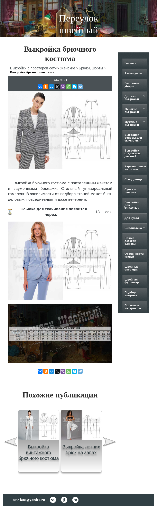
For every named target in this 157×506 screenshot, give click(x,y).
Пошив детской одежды (130, 240)
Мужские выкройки (131, 123)
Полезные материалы (132, 307)
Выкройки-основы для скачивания (133, 137)
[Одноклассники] (45, 86)
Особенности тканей (134, 255)
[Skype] (74, 86)
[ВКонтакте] (40, 86)
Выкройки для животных (131, 204)
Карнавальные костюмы (135, 168)
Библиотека (133, 228)
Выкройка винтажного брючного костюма (38, 452)
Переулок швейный (78, 24)
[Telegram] (80, 86)
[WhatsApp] (68, 86)
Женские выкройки (131, 110)
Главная (130, 63)
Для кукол (131, 218)
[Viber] (63, 86)
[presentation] (10, 442)
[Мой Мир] (51, 86)
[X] (57, 86)
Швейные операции (131, 268)
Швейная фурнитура (132, 281)
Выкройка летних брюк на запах (81, 449)
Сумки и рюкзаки (130, 191)
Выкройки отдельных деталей (132, 153)
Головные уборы (131, 85)
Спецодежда (133, 179)
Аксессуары (133, 73)
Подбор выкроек (130, 294)
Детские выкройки (131, 97)
